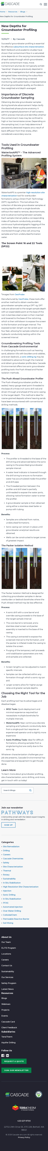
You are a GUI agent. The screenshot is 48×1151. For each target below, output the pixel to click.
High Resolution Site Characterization (20, 887)
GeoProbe (19, 294)
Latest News (7, 989)
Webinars (5, 1004)
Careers (6, 854)
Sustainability (9, 879)
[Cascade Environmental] (10, 4)
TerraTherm (6, 1037)
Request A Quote (14, 1061)
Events (4, 1016)
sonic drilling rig (28, 357)
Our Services (7, 977)
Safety (6, 863)
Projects (5, 1010)
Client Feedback (9, 1027)
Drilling (6, 850)
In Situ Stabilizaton (12, 883)
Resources (7, 993)
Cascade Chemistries (13, 859)
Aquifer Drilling (8, 1042)
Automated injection (13, 907)
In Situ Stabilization (12, 899)
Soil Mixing (8, 923)
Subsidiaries (8, 1031)
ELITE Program (8, 948)
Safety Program (8, 983)
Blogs (4, 998)
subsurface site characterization (28, 47)
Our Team (6, 942)
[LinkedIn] (7, 1055)
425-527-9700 (24, 1121)
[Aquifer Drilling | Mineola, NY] (38, 1095)
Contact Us (6, 965)
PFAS (5, 903)
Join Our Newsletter (16, 1070)
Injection (7, 891)
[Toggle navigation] (45, 4)
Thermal (7, 871)
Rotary (6, 875)
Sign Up (8, 825)
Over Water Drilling (12, 911)
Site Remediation (11, 846)
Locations (6, 954)
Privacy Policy (24, 1137)
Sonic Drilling (9, 895)
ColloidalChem (10, 915)
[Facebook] (2, 1055)
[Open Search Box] (41, 4)
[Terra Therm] (24, 1108)
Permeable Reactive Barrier (16, 919)
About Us (6, 937)
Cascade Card (8, 1022)
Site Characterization (13, 867)
